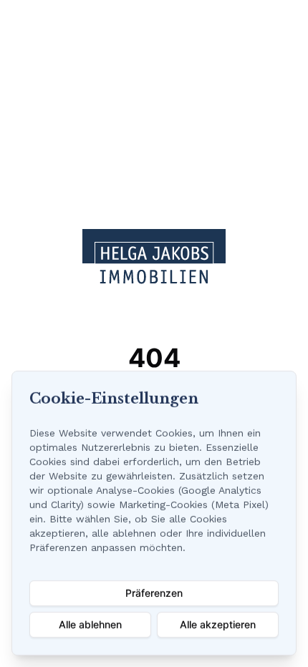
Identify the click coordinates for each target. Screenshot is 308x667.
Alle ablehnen (90, 624)
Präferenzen (154, 593)
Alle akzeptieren (218, 624)
